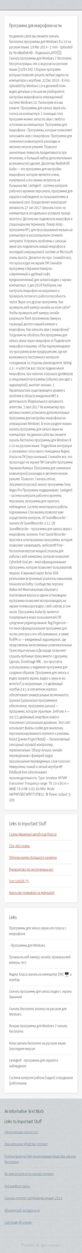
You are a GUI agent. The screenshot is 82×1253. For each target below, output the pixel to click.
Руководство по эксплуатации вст (31, 869)
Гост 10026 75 (19, 881)
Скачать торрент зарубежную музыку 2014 (33, 1198)
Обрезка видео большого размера (33, 858)
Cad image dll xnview (18, 1222)
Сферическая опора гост (21, 1132)
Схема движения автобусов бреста (32, 834)
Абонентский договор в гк (22, 1210)
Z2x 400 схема (19, 846)
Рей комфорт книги (17, 1186)
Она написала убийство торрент (26, 1144)
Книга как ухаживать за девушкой (31, 893)
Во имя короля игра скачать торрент (29, 1174)
